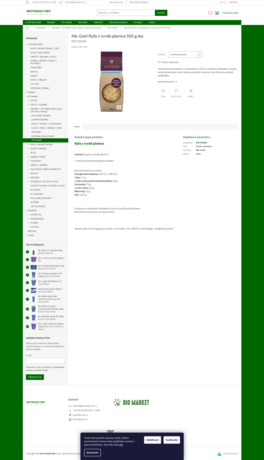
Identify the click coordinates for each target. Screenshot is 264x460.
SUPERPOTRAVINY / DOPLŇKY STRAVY (48, 185)
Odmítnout (152, 440)
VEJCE (33, 152)
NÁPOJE (34, 71)
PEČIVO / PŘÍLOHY (39, 79)
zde (121, 444)
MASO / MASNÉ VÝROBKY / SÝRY (45, 48)
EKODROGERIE (37, 218)
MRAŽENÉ (35, 177)
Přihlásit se (34, 377)
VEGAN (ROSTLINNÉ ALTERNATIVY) (46, 169)
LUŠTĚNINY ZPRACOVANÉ (42, 136)
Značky (30, 235)
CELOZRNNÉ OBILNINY (41, 115)
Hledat (161, 12)
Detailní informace (166, 81)
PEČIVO (34, 100)
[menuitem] (33, 22)
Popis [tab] (77, 126)
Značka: (79, 47)
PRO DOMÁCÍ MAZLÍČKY (41, 198)
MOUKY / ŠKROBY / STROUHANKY (46, 123)
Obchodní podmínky (138, 2)
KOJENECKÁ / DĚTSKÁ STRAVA (44, 181)
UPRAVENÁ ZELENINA (40, 88)
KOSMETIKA (36, 214)
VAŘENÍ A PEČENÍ (38, 157)
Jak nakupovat (116, 2)
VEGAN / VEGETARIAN (40, 52)
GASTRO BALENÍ (38, 206)
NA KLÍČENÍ (35, 189)
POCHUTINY (36, 161)
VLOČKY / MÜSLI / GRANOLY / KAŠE (46, 128)
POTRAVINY (32, 96)
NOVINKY (31, 92)
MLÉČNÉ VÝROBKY (39, 148)
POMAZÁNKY (36, 67)
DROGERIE (32, 210)
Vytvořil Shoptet (230, 453)
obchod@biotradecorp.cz (85, 405)
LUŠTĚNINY (36, 132)
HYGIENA (34, 222)
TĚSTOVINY (36, 140)
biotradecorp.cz (80, 415)
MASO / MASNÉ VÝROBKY (42, 144)
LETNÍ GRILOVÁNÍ (35, 44)
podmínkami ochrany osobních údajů (45, 369)
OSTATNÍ (35, 84)
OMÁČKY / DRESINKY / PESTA (44, 56)
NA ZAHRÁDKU (37, 194)
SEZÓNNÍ (35, 202)
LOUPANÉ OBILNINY (39, 119)
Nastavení (92, 452)
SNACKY (34, 75)
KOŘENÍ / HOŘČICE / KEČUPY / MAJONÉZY (44, 62)
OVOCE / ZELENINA (39, 104)
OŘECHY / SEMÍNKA (39, 165)
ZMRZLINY (31, 231)
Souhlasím (172, 440)
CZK (222, 2)
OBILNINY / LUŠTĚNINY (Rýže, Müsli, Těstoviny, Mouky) (46, 110)
